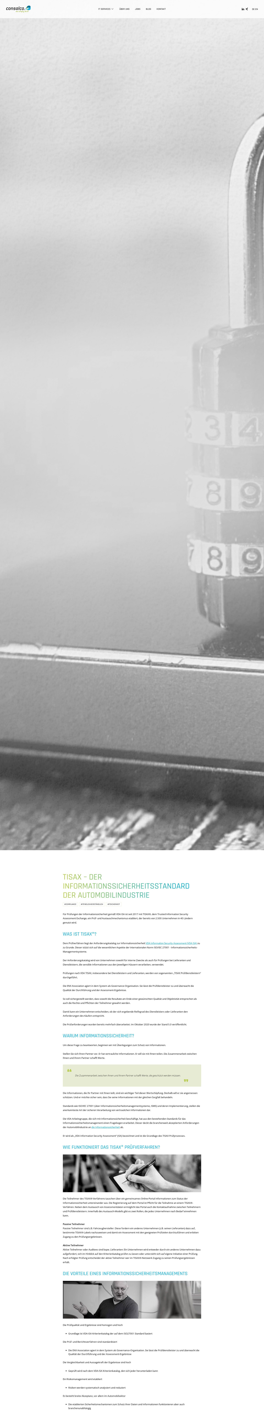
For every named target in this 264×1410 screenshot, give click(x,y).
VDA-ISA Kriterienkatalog (107, 1370)
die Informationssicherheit (105, 1127)
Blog (148, 9)
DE (253, 9)
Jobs (137, 9)
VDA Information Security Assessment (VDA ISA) (171, 943)
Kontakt (161, 9)
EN (256, 9)
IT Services (104, 9)
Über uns (124, 9)
